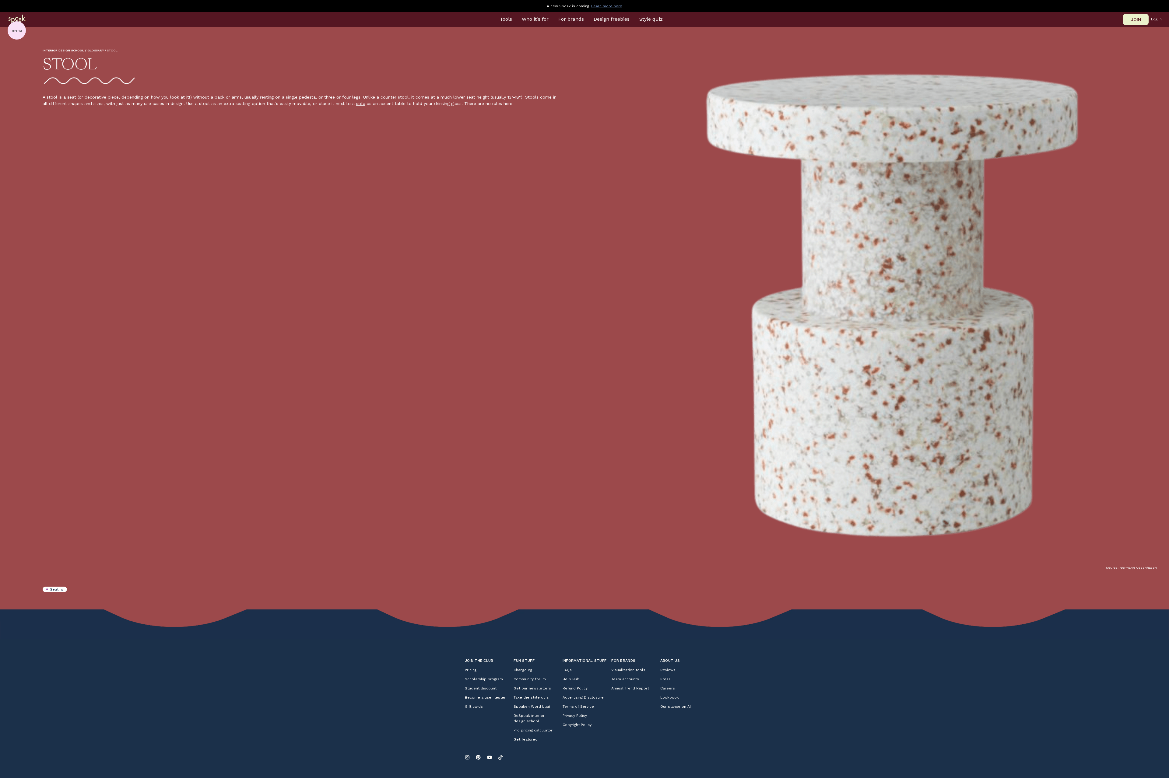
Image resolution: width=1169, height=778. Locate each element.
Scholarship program (484, 679)
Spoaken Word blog (532, 706)
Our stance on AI (675, 706)
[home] (25, 19)
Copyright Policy (577, 725)
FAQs (567, 670)
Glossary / (96, 50)
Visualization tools (628, 670)
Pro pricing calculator (533, 730)
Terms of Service (578, 706)
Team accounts (625, 679)
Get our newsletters (532, 688)
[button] (506, 19)
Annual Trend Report (630, 688)
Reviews (668, 670)
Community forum (530, 679)
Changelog (523, 670)
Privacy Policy (575, 715)
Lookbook (669, 697)
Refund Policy (575, 688)
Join (1136, 19)
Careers (667, 688)
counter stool (395, 97)
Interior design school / (64, 50)
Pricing (470, 670)
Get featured (526, 739)
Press (665, 679)
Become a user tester (485, 697)
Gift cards (474, 706)
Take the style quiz (531, 697)
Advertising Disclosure (583, 697)
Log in (1156, 19)
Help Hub (571, 679)
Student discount (481, 688)
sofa (360, 103)
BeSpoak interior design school (529, 718)
